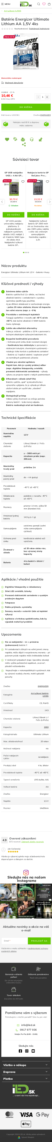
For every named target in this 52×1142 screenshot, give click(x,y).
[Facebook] (20, 1051)
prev (2, 202)
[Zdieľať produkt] (24, 144)
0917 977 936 (28, 1029)
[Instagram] (26, 1051)
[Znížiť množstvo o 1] (38, 97)
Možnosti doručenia (14, 82)
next (50, 202)
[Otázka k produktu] (32, 139)
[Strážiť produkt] (41, 139)
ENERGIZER (45, 115)
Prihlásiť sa (39, 941)
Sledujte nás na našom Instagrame (26, 879)
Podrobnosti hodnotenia (39, 29)
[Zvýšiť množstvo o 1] (47, 97)
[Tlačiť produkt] (23, 139)
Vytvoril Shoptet (27, 1137)
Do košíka (26, 107)
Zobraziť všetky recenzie (32, 841)
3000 (46, 727)
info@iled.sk (28, 1025)
